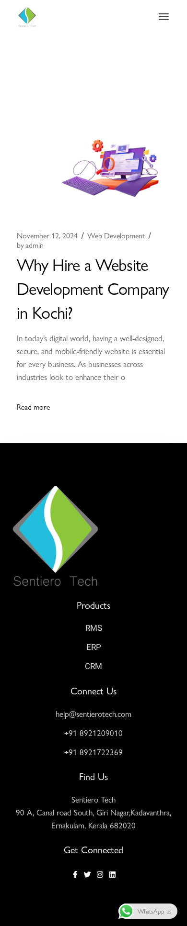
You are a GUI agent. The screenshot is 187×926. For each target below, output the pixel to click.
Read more (33, 406)
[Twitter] (87, 874)
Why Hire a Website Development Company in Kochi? (93, 288)
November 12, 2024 (47, 235)
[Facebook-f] (75, 874)
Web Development (116, 235)
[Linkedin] (112, 874)
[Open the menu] (163, 17)
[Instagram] (100, 874)
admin (30, 245)
